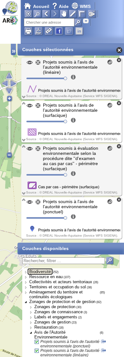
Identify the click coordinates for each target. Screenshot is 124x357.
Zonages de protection (54, 306)
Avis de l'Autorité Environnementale (50, 334)
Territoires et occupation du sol (57, 287)
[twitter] (69, 31)
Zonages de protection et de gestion (62, 301)
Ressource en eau (46, 276)
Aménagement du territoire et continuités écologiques (56, 294)
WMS (85, 6)
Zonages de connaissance (58, 311)
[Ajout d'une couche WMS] (92, 14)
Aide (61, 6)
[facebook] (59, 31)
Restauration (46, 327)
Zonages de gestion (52, 322)
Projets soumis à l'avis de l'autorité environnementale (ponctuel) (70, 343)
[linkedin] (79, 31)
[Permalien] (48, 31)
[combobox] (86, 21)
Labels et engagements (55, 317)
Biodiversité (40, 271)
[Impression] (28, 31)
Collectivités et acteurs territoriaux (60, 281)
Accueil (41, 6)
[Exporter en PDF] (38, 31)
